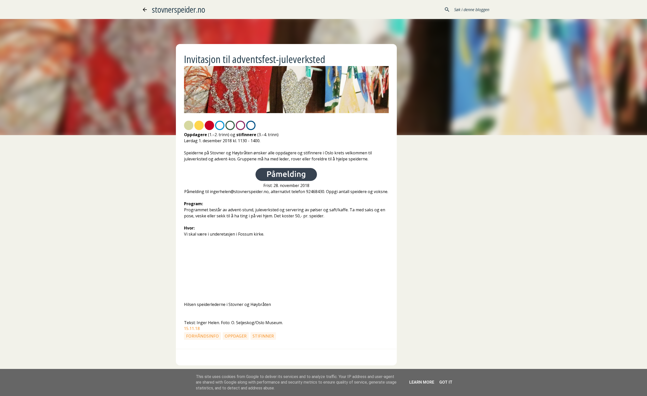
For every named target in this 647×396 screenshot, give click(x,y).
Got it (445, 382)
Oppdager (236, 336)
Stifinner (263, 336)
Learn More (421, 382)
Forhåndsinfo (202, 336)
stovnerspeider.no (178, 9)
